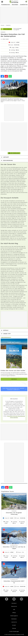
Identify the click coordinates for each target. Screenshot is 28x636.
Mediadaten (14, 618)
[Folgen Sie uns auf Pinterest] (14, 599)
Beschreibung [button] (8, 160)
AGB (14, 609)
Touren (2, 25)
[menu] (2, 2)
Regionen (15, 4)
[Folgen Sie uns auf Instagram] (21, 599)
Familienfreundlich (6, 337)
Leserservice (14, 622)
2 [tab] (14, 81)
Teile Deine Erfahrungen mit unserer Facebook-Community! (13, 389)
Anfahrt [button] (6, 157)
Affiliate (14, 612)
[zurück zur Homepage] (13, 1)
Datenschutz (14, 606)
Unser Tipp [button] (7, 333)
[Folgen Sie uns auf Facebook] (6, 599)
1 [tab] (13, 81)
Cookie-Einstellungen (14, 631)
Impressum (14, 603)
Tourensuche (5, 4)
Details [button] (5, 330)
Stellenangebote (14, 615)
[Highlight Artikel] (26, 2)
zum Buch (14, 379)
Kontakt (14, 625)
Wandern (8, 25)
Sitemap (14, 628)
